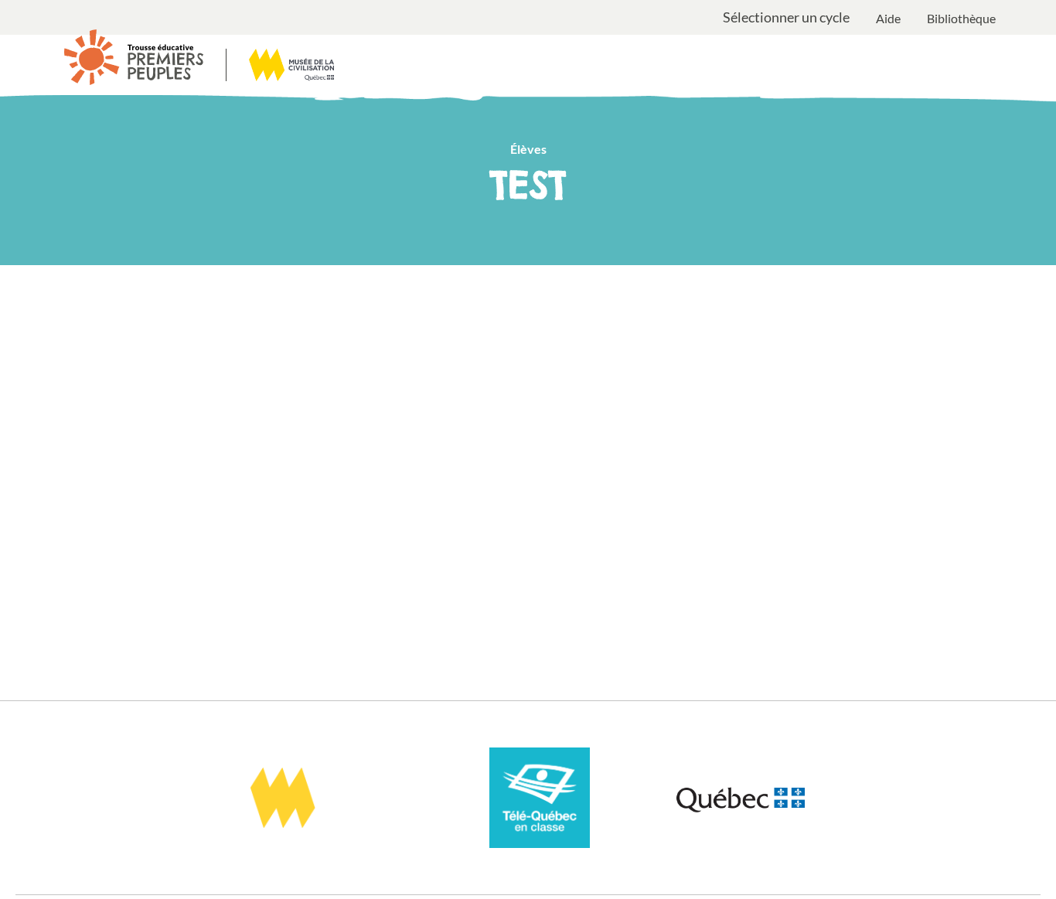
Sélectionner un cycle (786, 17)
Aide (888, 18)
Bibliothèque (961, 18)
